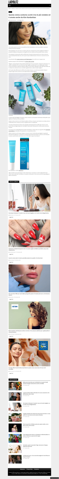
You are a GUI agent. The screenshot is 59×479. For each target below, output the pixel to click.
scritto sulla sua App (29, 61)
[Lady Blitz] (13, 1)
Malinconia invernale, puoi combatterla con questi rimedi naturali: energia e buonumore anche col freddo (35, 383)
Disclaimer (36, 469)
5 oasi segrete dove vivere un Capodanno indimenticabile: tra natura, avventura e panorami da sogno (36, 435)
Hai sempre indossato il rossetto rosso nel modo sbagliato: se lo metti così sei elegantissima (29, 213)
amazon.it (21, 170)
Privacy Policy (29, 469)
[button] (49, 5)
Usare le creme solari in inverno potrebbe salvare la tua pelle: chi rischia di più (26, 258)
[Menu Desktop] (10, 5)
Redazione (22, 469)
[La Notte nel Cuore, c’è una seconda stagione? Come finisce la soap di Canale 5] (15, 459)
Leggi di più (11, 217)
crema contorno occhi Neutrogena (24, 59)
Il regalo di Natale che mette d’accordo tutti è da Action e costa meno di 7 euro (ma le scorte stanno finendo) (36, 414)
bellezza (10, 11)
